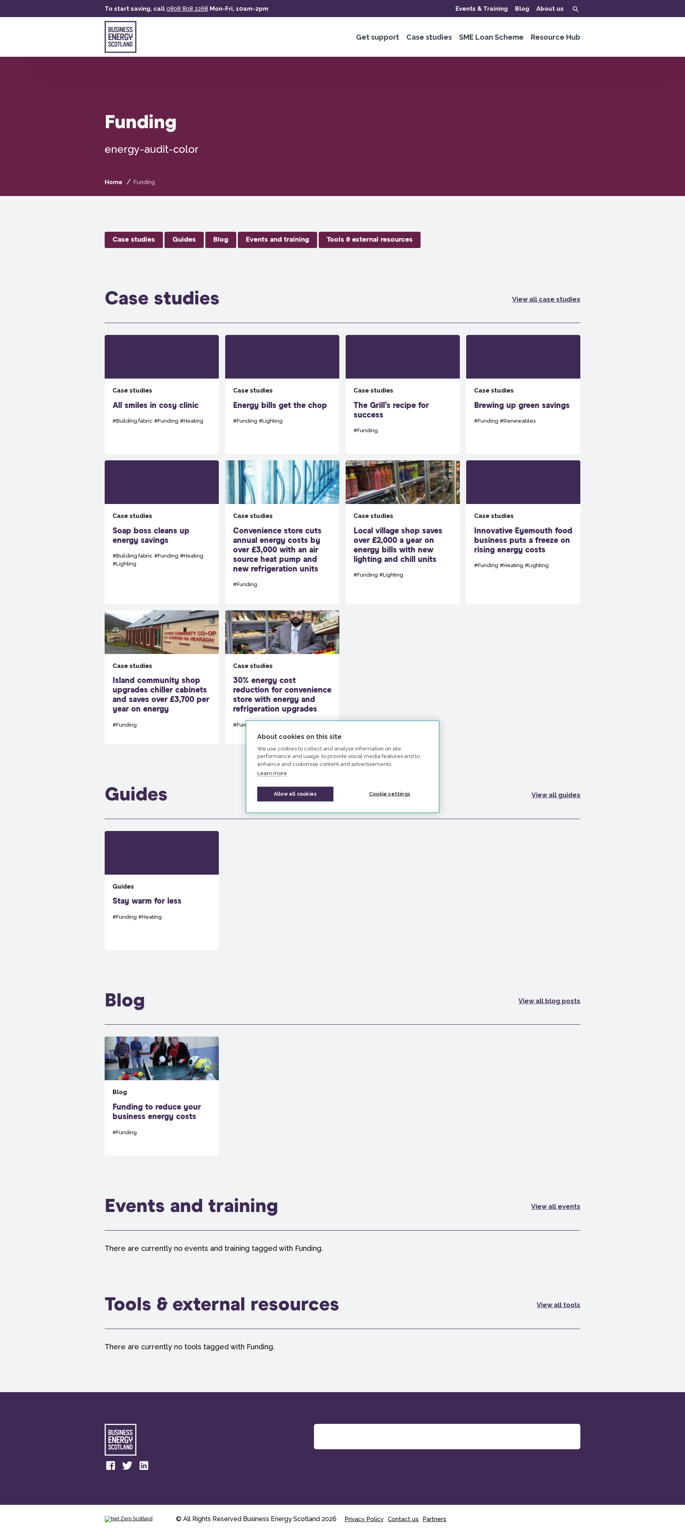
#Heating (191, 421)
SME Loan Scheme (491, 37)
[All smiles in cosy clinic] (162, 394)
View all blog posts (549, 1001)
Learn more (272, 773)
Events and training (277, 239)
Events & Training (481, 8)
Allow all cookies (295, 794)
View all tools (558, 1305)
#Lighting (271, 421)
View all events (555, 1206)
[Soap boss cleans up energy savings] (162, 532)
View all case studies (546, 299)
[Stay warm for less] (162, 890)
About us (550, 8)
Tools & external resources (370, 239)
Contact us (403, 1519)
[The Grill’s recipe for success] (403, 394)
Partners (434, 1519)
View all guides (556, 795)
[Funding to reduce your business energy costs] (162, 1096)
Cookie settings (389, 794)
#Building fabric (133, 421)
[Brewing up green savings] (523, 394)
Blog (522, 8)
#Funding (166, 421)
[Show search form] (575, 9)
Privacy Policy (364, 1519)
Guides (184, 239)
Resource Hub (555, 37)
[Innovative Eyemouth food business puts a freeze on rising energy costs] (523, 532)
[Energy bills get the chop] (282, 394)
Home (113, 182)
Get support (377, 37)
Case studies (429, 37)
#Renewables (518, 421)
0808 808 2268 (187, 8)
